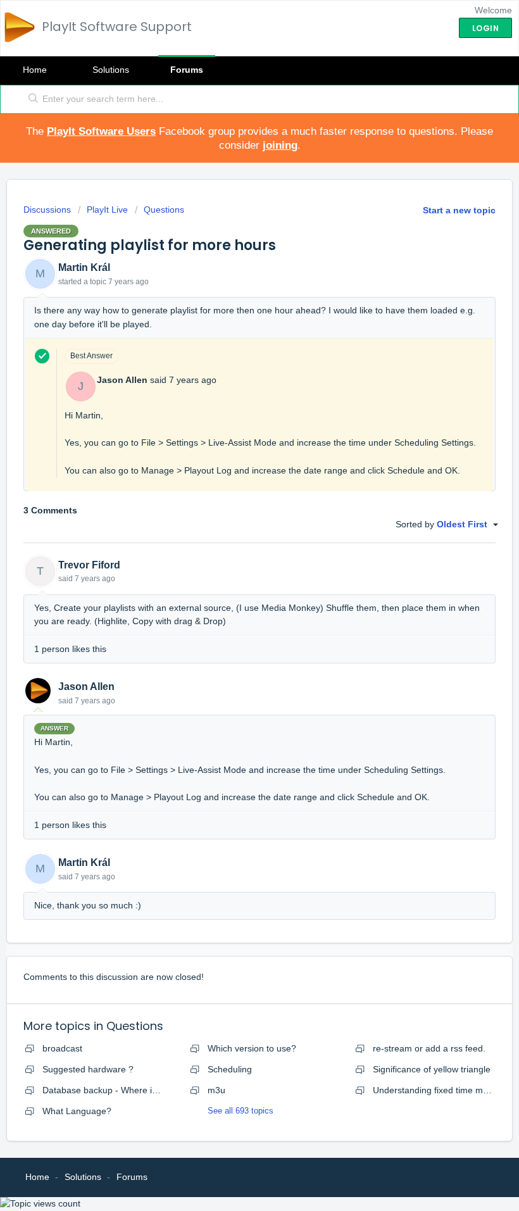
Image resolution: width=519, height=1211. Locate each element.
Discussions (47, 209)
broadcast (62, 1048)
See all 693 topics (240, 1110)
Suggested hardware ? (88, 1069)
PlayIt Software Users (101, 131)
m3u (216, 1090)
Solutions (110, 70)
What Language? (76, 1111)
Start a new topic (459, 210)
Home (35, 70)
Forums (186, 70)
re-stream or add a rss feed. (429, 1048)
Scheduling (230, 1069)
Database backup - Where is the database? (129, 1090)
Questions (164, 209)
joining (280, 145)
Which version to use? (252, 1048)
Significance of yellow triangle (432, 1069)
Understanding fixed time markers (440, 1090)
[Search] (30, 99)
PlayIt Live (107, 209)
